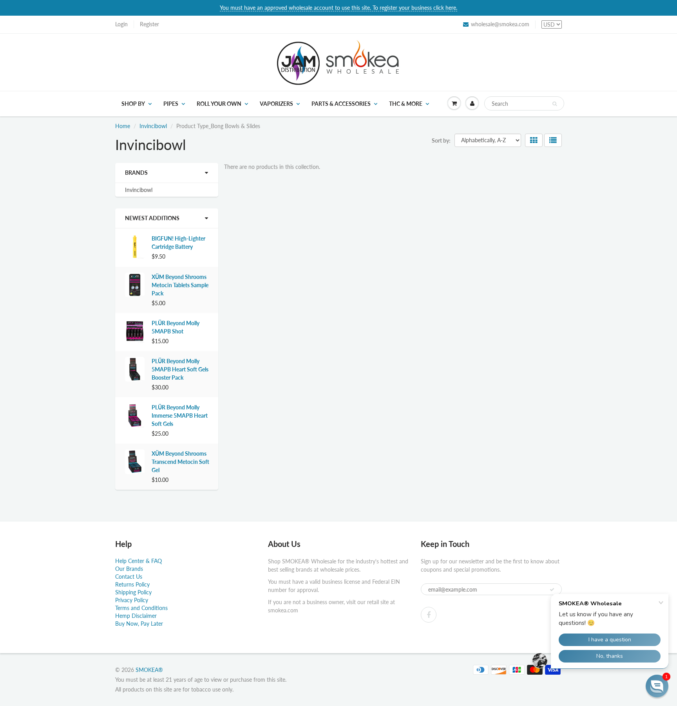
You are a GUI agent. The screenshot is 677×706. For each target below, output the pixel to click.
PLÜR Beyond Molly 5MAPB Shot (175, 327)
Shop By (133, 103)
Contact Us (128, 576)
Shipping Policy (133, 592)
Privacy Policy (131, 600)
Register (149, 24)
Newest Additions (152, 218)
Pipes (170, 103)
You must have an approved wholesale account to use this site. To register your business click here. (338, 7)
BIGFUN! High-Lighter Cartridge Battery (178, 242)
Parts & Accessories (341, 103)
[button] (657, 686)
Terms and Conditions (141, 608)
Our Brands (129, 568)
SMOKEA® (149, 669)
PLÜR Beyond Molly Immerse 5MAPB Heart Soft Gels (180, 415)
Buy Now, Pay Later (139, 623)
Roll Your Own (219, 103)
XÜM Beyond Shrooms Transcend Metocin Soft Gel (180, 461)
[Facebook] (428, 615)
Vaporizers (276, 103)
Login (121, 24)
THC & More (405, 103)
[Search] (554, 104)
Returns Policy (132, 584)
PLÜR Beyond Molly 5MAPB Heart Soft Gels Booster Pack (180, 369)
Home (122, 126)
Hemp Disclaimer (136, 615)
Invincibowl (153, 126)
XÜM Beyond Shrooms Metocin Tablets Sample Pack (180, 285)
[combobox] (524, 103)
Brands (136, 172)
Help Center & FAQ (138, 561)
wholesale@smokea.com (500, 24)
